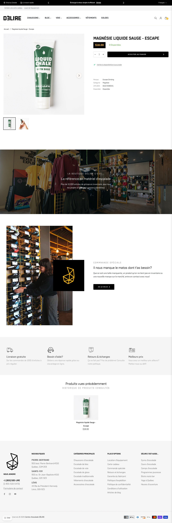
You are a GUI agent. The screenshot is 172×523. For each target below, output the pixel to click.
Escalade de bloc (81, 464)
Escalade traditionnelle (84, 476)
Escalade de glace (81, 472)
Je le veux (103, 287)
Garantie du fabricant (116, 476)
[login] (160, 18)
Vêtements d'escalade (83, 480)
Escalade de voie (81, 468)
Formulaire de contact (13, 488)
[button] (48, 2)
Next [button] (79, 75)
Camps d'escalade (149, 468)
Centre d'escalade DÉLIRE (34, 517)
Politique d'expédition (116, 480)
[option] (44, 74)
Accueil (6, 29)
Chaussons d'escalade (83, 460)
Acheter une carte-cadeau (13, 8)
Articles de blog (114, 493)
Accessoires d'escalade (84, 484)
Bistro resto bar (148, 476)
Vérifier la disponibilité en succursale (109, 65)
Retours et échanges (116, 472)
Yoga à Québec (147, 480)
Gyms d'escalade (148, 460)
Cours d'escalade (148, 464)
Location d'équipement (117, 460)
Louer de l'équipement (31, 8)
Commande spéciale (116, 468)
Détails (98, 3)
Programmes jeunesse (151, 472)
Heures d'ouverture (149, 484)
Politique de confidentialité (119, 484)
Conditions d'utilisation (117, 489)
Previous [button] (8, 75)
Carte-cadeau (113, 464)
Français (162, 3)
